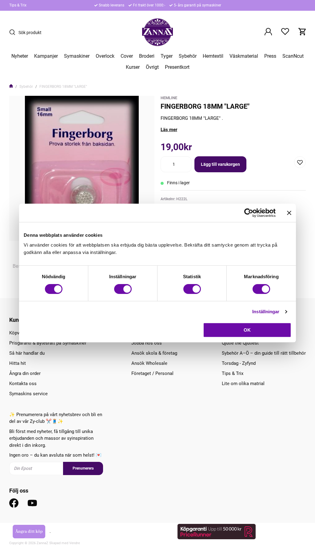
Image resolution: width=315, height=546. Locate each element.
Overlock (105, 56)
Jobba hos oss (146, 343)
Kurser (133, 67)
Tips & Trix (17, 5)
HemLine (169, 98)
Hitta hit (17, 363)
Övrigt (152, 67)
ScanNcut (293, 56)
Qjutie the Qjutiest (240, 343)
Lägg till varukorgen (220, 164)
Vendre (74, 543)
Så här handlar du (27, 353)
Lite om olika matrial (243, 383)
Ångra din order (25, 373)
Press (270, 56)
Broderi (146, 56)
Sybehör (188, 56)
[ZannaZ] (157, 32)
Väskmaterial (243, 56)
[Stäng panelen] (289, 213)
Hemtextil (213, 56)
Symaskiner (77, 56)
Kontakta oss (23, 383)
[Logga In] (268, 32)
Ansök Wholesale (149, 363)
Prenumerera (83, 468)
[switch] (123, 289)
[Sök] (13, 32)
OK (247, 330)
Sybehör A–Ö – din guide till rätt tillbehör (264, 353)
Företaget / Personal (152, 373)
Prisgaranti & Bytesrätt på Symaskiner (47, 343)
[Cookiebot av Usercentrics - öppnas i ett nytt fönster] (249, 212)
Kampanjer (46, 56)
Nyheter (19, 56)
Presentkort (177, 67)
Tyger (167, 56)
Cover (127, 56)
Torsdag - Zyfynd (239, 363)
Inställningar (265, 311)
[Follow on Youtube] (32, 503)
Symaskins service (28, 393)
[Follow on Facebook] (14, 503)
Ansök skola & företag (154, 353)
